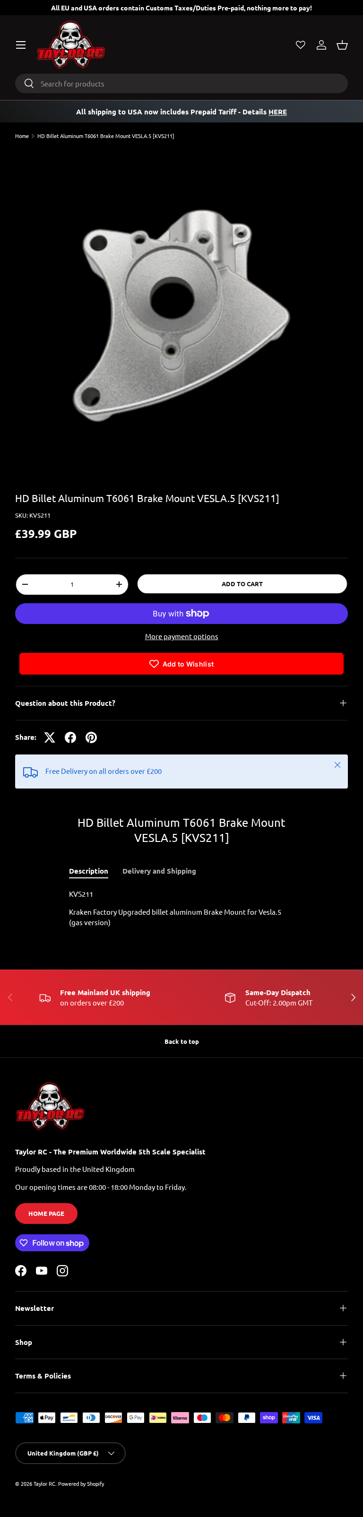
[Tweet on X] (49, 737)
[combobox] (181, 83)
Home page (46, 1213)
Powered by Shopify (81, 1483)
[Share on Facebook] (70, 737)
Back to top (181, 1041)
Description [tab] (88, 871)
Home (22, 136)
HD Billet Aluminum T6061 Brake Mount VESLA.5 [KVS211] (105, 136)
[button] (342, 45)
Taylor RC (44, 1483)
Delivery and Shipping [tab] (159, 871)
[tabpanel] (181, 908)
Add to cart (242, 584)
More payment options (181, 636)
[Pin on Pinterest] (91, 737)
